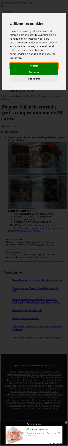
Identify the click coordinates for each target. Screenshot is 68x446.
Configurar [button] (34, 78)
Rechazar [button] (34, 72)
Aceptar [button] (34, 65)
